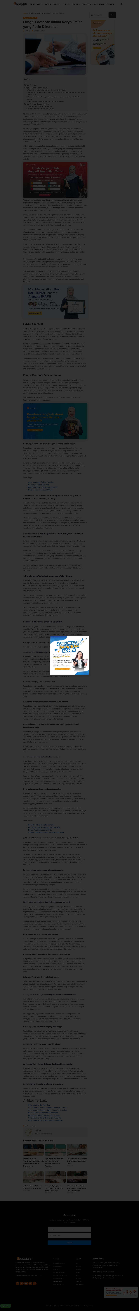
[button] (86, 639)
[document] (69, 655)
